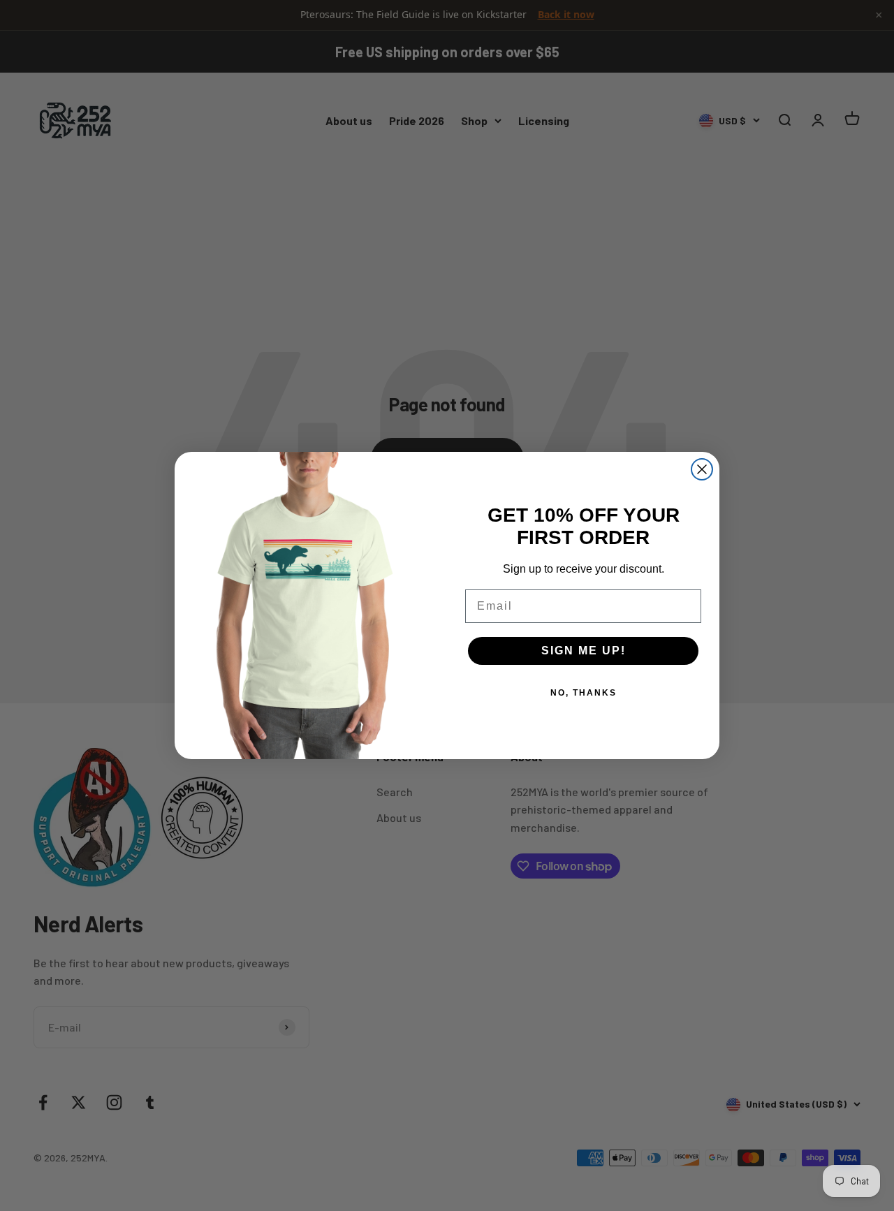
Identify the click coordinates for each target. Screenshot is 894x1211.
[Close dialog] (701, 469)
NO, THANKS (583, 693)
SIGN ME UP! (583, 650)
